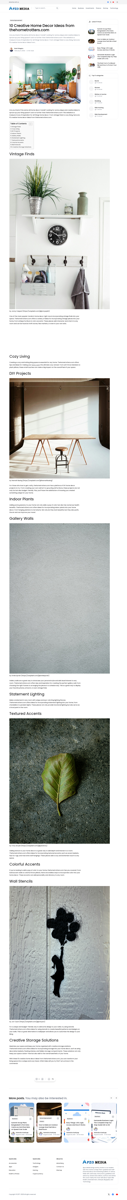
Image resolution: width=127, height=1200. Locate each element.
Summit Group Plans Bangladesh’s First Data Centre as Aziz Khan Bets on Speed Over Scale (106, 32)
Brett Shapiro (18, 48)
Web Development (101, 114)
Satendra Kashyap (22, 1133)
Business (14, 1118)
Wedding (98, 101)
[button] (117, 2)
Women (97, 87)
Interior (42, 1121)
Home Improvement (16, 20)
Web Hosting (99, 107)
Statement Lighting (18, 138)
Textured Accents (18, 140)
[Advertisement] (45, 339)
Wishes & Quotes (100, 94)
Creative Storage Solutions (21, 147)
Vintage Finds (16, 127)
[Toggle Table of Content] (30, 124)
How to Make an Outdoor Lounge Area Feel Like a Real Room (106, 41)
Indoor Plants (16, 133)
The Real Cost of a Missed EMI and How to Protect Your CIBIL (107, 65)
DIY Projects (16, 131)
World (97, 81)
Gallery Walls (16, 136)
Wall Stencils (16, 145)
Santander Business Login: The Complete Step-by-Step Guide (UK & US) (107, 57)
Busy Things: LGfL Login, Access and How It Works (106, 49)
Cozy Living (15, 129)
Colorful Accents (17, 142)
